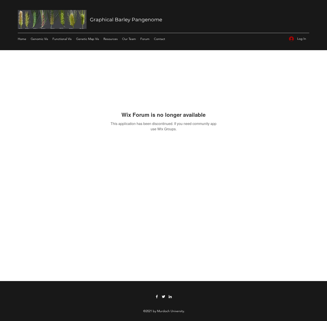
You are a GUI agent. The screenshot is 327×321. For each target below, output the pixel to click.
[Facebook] (157, 296)
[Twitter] (163, 296)
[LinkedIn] (170, 296)
